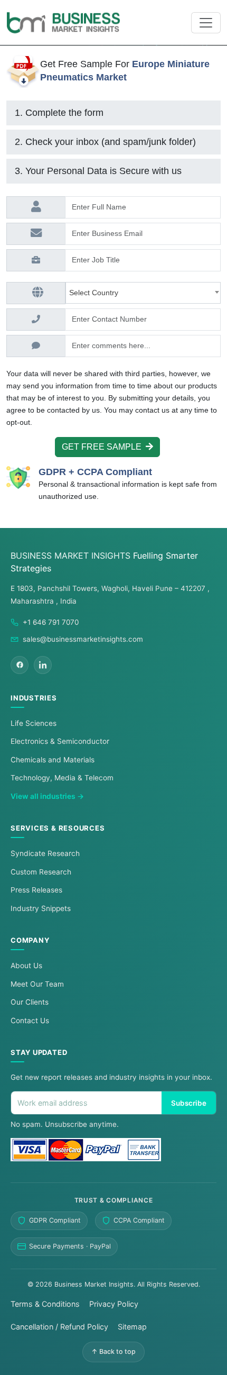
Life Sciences (33, 723)
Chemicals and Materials (52, 759)
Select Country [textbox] (95, 292)
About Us (26, 965)
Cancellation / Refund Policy (59, 1326)
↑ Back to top (113, 1351)
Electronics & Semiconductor (60, 741)
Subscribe (188, 1103)
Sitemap (132, 1326)
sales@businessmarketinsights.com (83, 639)
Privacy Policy (113, 1303)
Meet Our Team (37, 984)
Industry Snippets (41, 908)
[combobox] (143, 293)
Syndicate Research (45, 853)
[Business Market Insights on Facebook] (20, 665)
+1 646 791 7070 (51, 622)
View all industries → (47, 796)
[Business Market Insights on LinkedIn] (43, 665)
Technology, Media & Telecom (62, 777)
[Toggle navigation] (206, 22)
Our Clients (30, 1002)
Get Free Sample (104, 446)
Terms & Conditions (45, 1303)
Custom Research (41, 872)
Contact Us (30, 1020)
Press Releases (36, 890)
